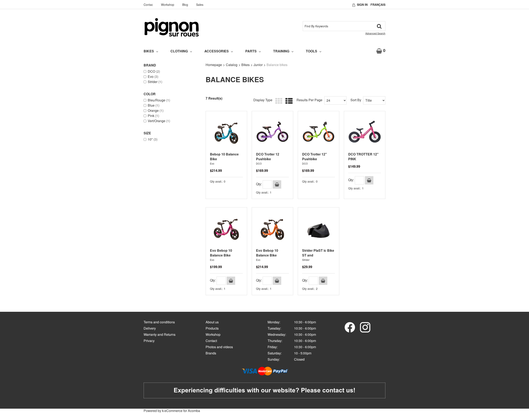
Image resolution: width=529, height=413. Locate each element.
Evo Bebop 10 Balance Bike (221, 253)
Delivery (150, 328)
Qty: (259, 184)
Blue (153, 105)
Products (212, 328)
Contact (211, 340)
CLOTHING (179, 51)
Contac (148, 4)
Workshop (167, 4)
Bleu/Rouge (159, 100)
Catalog (231, 64)
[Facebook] (350, 326)
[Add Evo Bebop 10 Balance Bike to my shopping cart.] (231, 281)
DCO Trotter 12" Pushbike (314, 156)
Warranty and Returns (159, 334)
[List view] (288, 101)
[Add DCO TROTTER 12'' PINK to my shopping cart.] (369, 180)
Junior (258, 64)
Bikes (149, 51)
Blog (185, 4)
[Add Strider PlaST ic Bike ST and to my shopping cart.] (323, 281)
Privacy (149, 340)
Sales (199, 4)
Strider (155, 82)
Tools (311, 51)
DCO (154, 71)
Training (281, 51)
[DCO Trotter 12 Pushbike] (272, 131)
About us (212, 322)
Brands (211, 353)
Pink (153, 116)
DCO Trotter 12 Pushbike (267, 156)
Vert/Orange (159, 121)
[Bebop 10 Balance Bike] (226, 131)
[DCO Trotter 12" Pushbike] (318, 131)
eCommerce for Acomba (182, 410)
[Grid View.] (277, 101)
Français (378, 4)
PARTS (251, 51)
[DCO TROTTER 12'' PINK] (364, 131)
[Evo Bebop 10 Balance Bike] (226, 228)
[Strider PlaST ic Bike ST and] (318, 228)
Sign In (362, 4)
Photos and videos (219, 346)
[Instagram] (365, 326)
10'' (152, 139)
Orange (155, 110)
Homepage (214, 64)
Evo (153, 77)
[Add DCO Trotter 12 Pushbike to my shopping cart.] (277, 184)
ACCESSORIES (216, 51)
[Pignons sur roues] (172, 27)
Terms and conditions (159, 322)
